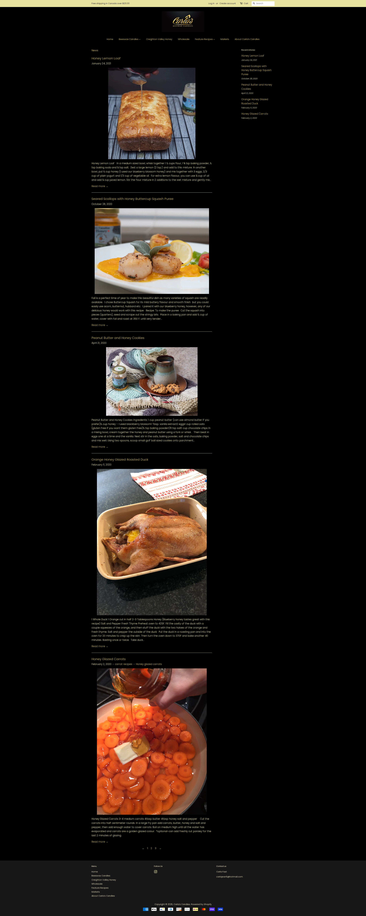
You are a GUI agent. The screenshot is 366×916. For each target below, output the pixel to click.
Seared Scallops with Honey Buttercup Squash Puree (132, 199)
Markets (224, 39)
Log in (211, 3)
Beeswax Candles (129, 39)
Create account (227, 3)
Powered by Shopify (201, 904)
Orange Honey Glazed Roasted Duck (120, 459)
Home (110, 39)
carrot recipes (123, 664)
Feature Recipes (204, 39)
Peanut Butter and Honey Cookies (118, 338)
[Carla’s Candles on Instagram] (155, 872)
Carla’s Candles (182, 904)
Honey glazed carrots (149, 664)
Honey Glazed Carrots (109, 659)
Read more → (100, 186)
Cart (246, 3)
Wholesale (183, 39)
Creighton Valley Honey (159, 39)
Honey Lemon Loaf (106, 58)
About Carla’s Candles (247, 39)
